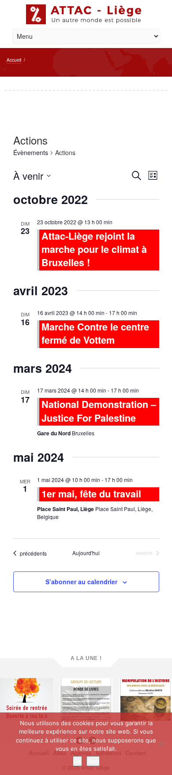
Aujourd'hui (86, 552)
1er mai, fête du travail (91, 494)
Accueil (14, 60)
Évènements (30, 152)
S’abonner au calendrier (81, 581)
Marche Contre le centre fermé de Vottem (95, 333)
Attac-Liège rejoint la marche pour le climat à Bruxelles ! (94, 249)
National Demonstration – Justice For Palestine (98, 410)
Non (93, 760)
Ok (77, 760)
